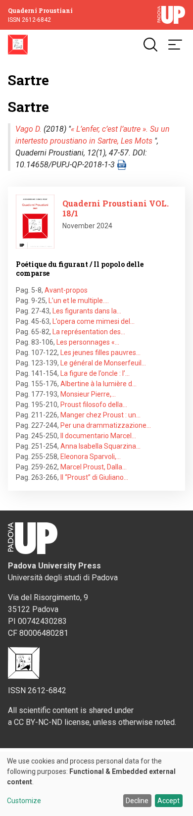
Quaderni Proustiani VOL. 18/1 (115, 208)
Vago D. (28, 129)
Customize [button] (24, 801)
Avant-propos (66, 290)
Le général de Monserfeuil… (103, 363)
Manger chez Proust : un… (100, 415)
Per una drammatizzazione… (105, 425)
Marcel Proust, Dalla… (93, 467)
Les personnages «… (87, 342)
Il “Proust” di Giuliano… (94, 477)
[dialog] (96, 784)
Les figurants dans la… (86, 311)
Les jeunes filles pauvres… (100, 353)
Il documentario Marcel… (98, 436)
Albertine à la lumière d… (98, 384)
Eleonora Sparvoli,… (90, 456)
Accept (168, 801)
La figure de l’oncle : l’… (95, 373)
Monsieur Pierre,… (88, 394)
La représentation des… (88, 332)
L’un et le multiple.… (78, 301)
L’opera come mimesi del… (93, 321)
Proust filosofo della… (93, 404)
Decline (137, 801)
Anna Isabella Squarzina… (100, 446)
